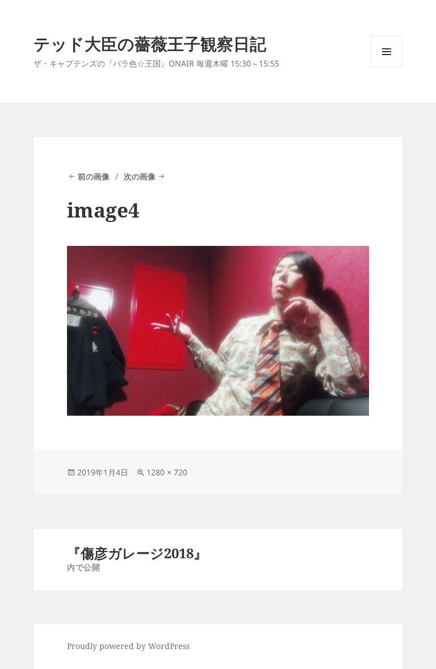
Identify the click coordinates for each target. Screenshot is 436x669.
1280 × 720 (166, 472)
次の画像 (140, 176)
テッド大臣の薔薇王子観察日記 (149, 43)
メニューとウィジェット (387, 67)
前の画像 (94, 176)
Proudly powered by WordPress (128, 646)
